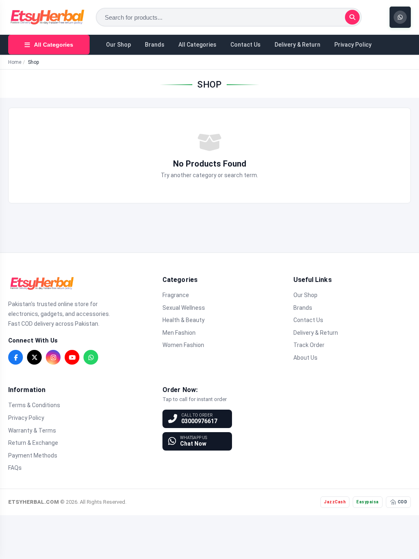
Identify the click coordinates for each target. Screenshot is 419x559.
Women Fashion (183, 345)
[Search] (352, 17)
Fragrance (175, 295)
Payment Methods (32, 455)
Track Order (308, 345)
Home (14, 62)
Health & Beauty (183, 320)
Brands (154, 44)
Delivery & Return (297, 44)
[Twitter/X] (34, 357)
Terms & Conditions (34, 405)
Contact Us (245, 44)
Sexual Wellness (183, 307)
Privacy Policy (353, 44)
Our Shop (118, 44)
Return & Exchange (33, 443)
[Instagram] (53, 357)
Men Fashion (179, 332)
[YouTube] (72, 357)
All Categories (197, 44)
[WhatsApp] (90, 357)
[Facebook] (15, 357)
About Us (305, 357)
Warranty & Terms (32, 430)
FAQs (15, 467)
